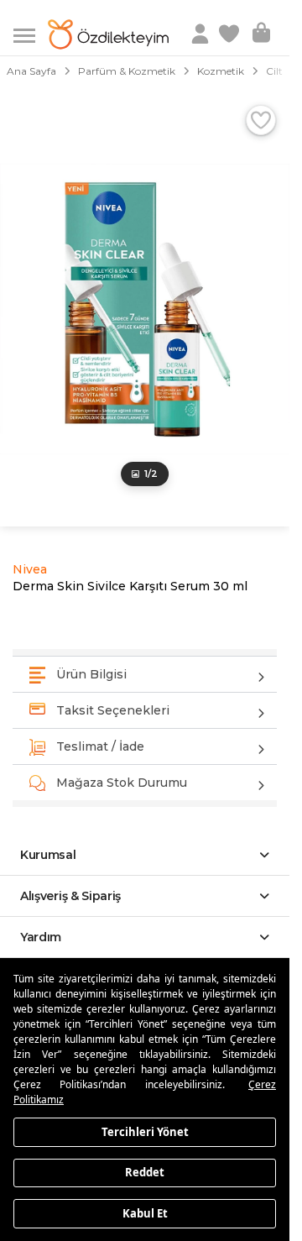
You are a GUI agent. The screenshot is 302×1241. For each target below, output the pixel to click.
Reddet (144, 1172)
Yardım (40, 937)
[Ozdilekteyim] (108, 34)
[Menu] (30, 34)
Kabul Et (145, 1212)
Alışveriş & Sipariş (70, 895)
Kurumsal (48, 854)
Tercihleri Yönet (145, 1131)
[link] (230, 34)
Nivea (30, 569)
